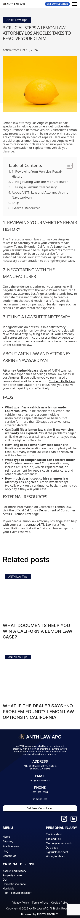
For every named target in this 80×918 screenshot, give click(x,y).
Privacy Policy (20, 902)
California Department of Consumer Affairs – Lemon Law (39, 512)
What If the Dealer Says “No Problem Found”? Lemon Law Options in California (38, 711)
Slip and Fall (53, 838)
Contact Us (9, 855)
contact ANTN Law (39, 525)
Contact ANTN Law (62, 381)
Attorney (8, 841)
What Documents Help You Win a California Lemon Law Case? (37, 631)
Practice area (11, 846)
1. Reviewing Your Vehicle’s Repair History (37, 174)
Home (6, 836)
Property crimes (12, 875)
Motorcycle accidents (59, 843)
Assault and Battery (14, 870)
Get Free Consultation (40, 808)
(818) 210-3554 (40, 792)
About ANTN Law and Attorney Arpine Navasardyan (40, 194)
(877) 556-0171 (40, 799)
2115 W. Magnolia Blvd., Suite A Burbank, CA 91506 (40, 767)
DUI (5, 879)
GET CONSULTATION (57, 4)
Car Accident (54, 834)
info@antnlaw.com (40, 780)
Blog (5, 851)
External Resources (26, 208)
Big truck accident (57, 852)
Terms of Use (40, 902)
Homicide (8, 888)
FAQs (15, 203)
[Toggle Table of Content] (67, 165)
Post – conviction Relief (17, 892)
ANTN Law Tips (17, 20)
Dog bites (52, 847)
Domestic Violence (14, 884)
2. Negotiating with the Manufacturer (40, 181)
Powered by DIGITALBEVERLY (39, 914)
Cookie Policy (59, 902)
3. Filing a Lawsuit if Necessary (34, 187)
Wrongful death (55, 856)
